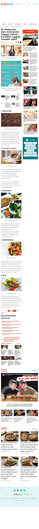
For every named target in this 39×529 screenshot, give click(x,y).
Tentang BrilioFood (15, 498)
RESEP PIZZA (34, 155)
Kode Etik (34, 498)
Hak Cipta (28, 498)
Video (24, 24)
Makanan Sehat (15, 339)
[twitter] (21, 490)
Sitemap (21, 500)
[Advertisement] (19, 16)
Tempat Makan (32, 24)
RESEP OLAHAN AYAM (30, 145)
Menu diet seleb (7, 339)
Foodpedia (17, 24)
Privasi (22, 498)
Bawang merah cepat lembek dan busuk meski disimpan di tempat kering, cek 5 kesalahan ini (33, 61)
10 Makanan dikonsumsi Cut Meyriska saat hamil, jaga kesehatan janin (10, 328)
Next (14, 310)
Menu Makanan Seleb (15, 337)
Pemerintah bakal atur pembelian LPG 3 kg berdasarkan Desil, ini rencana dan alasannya (30, 95)
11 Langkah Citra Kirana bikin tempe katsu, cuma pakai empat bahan (10, 331)
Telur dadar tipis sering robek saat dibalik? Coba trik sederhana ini (29, 49)
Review (10, 24)
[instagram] (18, 490)
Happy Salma (6, 337)
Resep (4, 24)
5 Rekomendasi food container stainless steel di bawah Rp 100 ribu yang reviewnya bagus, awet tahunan (33, 55)
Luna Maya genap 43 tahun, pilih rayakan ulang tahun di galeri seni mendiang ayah (30, 107)
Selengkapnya (34, 370)
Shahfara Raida (3, 41)
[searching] (29, 4)
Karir (17, 500)
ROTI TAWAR (27, 155)
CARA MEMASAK (28, 152)
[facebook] (15, 490)
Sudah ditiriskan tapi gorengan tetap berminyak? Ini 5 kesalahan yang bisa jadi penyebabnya (33, 81)
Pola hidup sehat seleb (8, 341)
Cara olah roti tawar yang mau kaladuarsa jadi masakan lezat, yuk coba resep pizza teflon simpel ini (29, 447)
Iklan (4, 498)
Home (2, 26)
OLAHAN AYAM (30, 150)
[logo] (10, 494)
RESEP (34, 152)
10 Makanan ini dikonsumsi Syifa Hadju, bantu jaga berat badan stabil (11, 322)
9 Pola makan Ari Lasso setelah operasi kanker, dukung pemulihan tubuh (11, 325)
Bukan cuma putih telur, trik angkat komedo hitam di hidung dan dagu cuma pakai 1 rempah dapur (30, 133)
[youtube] (24, 490)
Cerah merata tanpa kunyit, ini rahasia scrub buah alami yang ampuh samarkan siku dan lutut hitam (29, 120)
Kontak (8, 498)
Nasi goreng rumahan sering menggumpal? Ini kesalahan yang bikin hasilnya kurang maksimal (33, 75)
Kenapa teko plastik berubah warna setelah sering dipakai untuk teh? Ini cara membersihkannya (33, 68)
